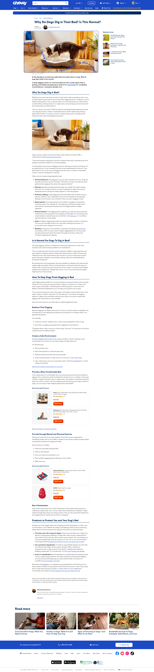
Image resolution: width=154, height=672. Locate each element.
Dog (40, 18)
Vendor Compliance (109, 669)
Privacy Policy (55, 669)
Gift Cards (96, 653)
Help (72, 653)
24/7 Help (106, 3)
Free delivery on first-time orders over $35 (127, 8)
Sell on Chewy (107, 653)
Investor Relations (47, 653)
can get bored (80, 229)
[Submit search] (66, 3)
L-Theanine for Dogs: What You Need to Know (118, 52)
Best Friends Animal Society (52, 157)
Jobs (66, 653)
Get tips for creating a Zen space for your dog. (47, 367)
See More (40, 598)
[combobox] (50, 3)
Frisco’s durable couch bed (51, 561)
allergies (73, 216)
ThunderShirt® (77, 361)
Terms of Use (45, 669)
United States (26, 653)
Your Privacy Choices (126, 669)
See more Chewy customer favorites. (44, 429)
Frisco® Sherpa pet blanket (75, 551)
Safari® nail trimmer (55, 542)
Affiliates (59, 653)
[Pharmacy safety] (95, 662)
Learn (78, 653)
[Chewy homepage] (20, 3)
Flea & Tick (107, 8)
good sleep (72, 85)
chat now (95, 645)
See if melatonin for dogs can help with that (65, 571)
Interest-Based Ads (67, 669)
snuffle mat (47, 325)
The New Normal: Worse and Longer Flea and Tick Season (117, 36)
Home (36, 18)
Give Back (86, 653)
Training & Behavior (48, 18)
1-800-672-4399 (66, 645)
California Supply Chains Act (93, 669)
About (36, 653)
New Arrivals (89, 8)
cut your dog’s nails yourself (75, 542)
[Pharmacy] (86, 662)
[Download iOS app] (56, 662)
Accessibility (78, 669)
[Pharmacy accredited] (100, 662)
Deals (97, 8)
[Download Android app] (70, 662)
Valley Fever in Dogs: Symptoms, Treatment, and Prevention (118, 45)
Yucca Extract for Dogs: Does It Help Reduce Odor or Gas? (118, 61)
